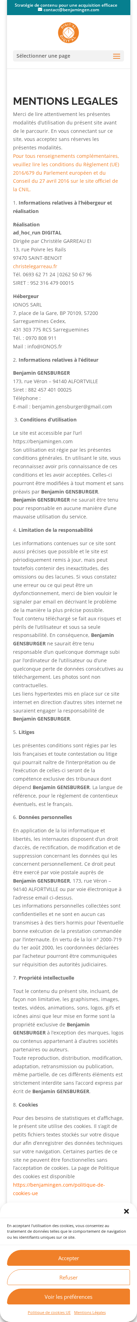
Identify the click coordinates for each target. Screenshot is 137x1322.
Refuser (68, 1277)
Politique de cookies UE (49, 1312)
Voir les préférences (68, 1296)
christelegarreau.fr (35, 266)
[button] (126, 1211)
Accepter (68, 1258)
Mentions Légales (90, 1312)
